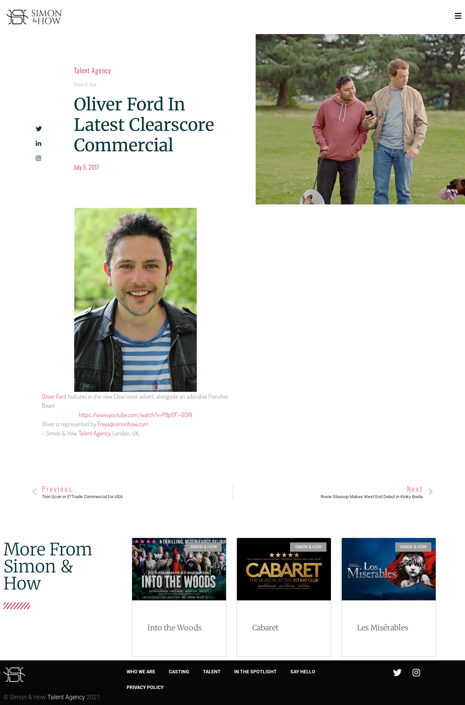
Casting (179, 671)
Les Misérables (382, 627)
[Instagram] (416, 672)
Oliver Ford (54, 396)
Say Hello (302, 671)
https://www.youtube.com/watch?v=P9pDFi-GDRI (135, 414)
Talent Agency (92, 70)
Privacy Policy (145, 687)
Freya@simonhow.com (122, 424)
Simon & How (85, 84)
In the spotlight (255, 671)
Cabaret (265, 627)
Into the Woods (174, 627)
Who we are (141, 671)
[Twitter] (397, 672)
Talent (212, 671)
